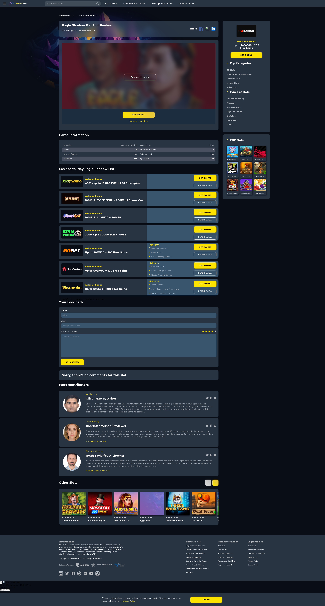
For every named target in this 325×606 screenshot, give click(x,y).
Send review (72, 362)
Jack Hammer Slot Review (232, 176)
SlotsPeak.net (66, 542)
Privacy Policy (253, 561)
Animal (180, 510)
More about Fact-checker (97, 471)
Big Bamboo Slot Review (195, 546)
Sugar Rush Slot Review (195, 553)
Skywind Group (234, 112)
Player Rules (252, 557)
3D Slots (231, 70)
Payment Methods (225, 565)
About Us (221, 546)
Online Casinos (187, 3)
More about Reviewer (96, 441)
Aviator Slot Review (260, 159)
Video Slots (232, 87)
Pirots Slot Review (246, 159)
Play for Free (141, 77)
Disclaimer (252, 546)
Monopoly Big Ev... (97, 520)
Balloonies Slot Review (232, 159)
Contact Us (222, 550)
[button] (208, 483)
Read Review (205, 185)
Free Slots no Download (239, 74)
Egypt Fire (145, 520)
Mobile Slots (233, 83)
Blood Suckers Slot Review (196, 550)
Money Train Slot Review (195, 565)
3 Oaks (152, 497)
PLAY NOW (5, 590)
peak (22, 3)
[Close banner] (1, 582)
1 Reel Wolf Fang (174, 520)
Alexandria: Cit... (122, 520)
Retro (103, 510)
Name (64, 310)
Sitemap (189, 572)
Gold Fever (197, 520)
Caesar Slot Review (193, 557)
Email (64, 321)
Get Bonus (205, 178)
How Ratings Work (225, 553)
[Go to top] (320, 601)
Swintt (230, 125)
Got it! (206, 600)
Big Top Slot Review (246, 193)
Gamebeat (232, 120)
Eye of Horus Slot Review (246, 176)
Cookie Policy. (129, 601)
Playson (231, 103)
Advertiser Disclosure (256, 550)
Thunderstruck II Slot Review (197, 569)
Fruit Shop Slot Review (260, 193)
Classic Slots (233, 79)
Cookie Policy (253, 565)
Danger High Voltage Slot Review (232, 193)
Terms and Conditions (256, 553)
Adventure (77, 510)
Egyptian (128, 510)
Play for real (138, 115)
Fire (154, 510)
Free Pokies (111, 3)
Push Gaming (233, 107)
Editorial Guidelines (225, 557)
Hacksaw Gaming (235, 99)
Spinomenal (177, 497)
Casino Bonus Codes (134, 3)
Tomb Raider (259, 176)
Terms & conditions (138, 121)
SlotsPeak (65, 15)
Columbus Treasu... (72, 520)
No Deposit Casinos (162, 3)
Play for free (74, 503)
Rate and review (69, 331)
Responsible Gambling (226, 561)
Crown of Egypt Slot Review (197, 561)
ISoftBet (231, 116)
